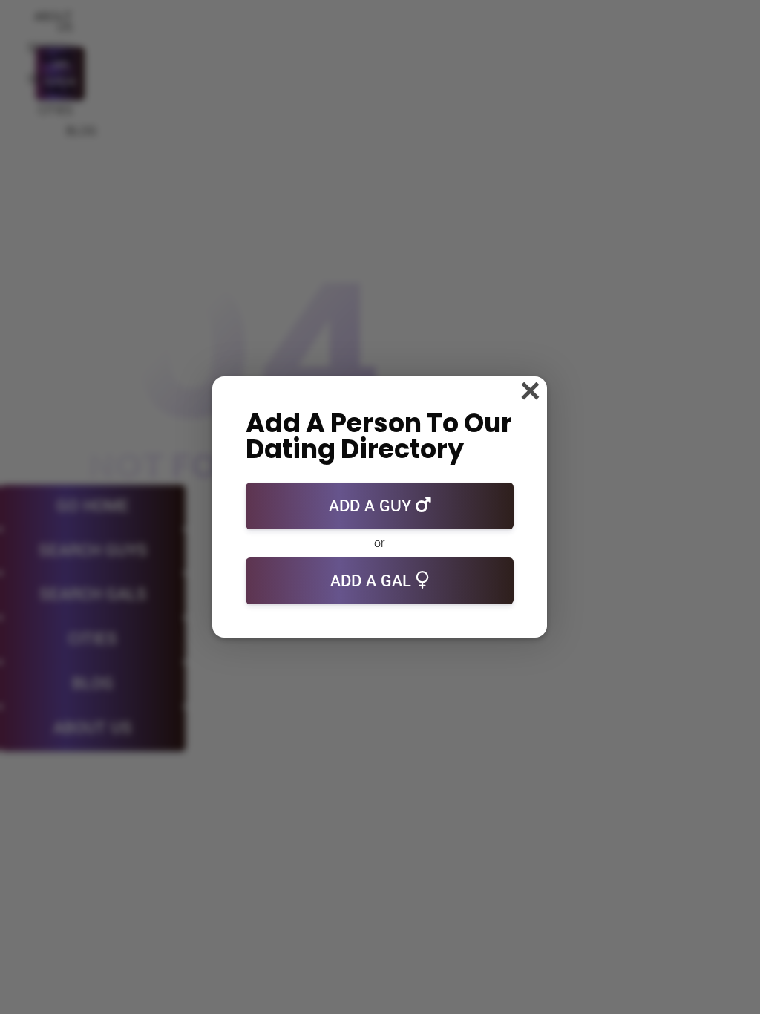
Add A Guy (372, 506)
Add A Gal (373, 581)
